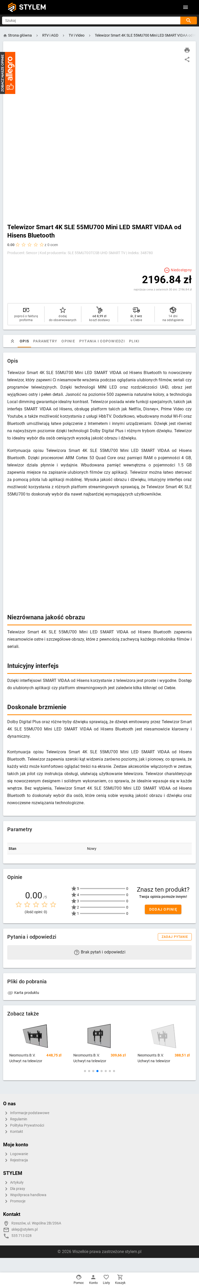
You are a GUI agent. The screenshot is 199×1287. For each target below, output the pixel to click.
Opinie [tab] (68, 341)
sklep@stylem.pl (24, 1229)
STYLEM (32, 7)
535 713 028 (21, 1236)
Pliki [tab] (134, 341)
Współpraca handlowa (27, 1195)
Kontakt (16, 1131)
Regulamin (18, 1119)
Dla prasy (17, 1189)
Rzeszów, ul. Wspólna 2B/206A (36, 1223)
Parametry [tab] (45, 341)
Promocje (17, 1201)
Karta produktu (26, 993)
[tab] (12, 341)
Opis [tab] (24, 341)
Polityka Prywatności (26, 1125)
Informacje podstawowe (29, 1113)
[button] (85, 1071)
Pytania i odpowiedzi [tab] (102, 341)
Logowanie (18, 1154)
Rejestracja (18, 1160)
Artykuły (16, 1182)
